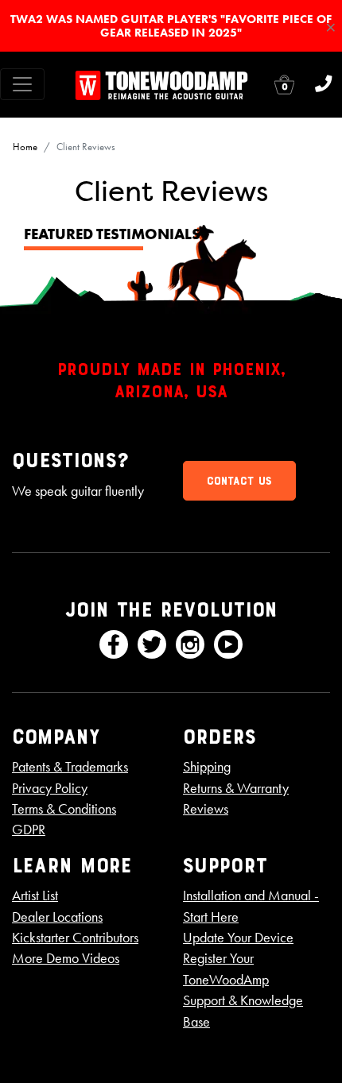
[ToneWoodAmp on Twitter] (152, 644)
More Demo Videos (65, 958)
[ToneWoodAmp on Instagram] (190, 644)
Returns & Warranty (236, 788)
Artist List (35, 895)
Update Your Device (238, 937)
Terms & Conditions (64, 809)
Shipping (207, 767)
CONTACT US (239, 481)
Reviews (205, 809)
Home (25, 146)
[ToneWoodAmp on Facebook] (113, 644)
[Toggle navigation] (22, 84)
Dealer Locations (57, 917)
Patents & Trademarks (70, 767)
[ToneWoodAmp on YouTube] (228, 644)
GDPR (28, 829)
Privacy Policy (49, 788)
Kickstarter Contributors (75, 937)
